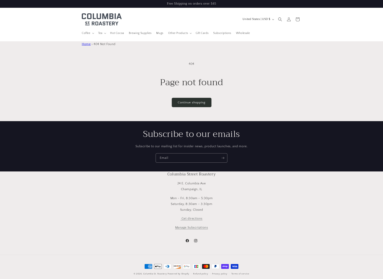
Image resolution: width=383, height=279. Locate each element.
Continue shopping (191, 102)
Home (86, 44)
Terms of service (240, 274)
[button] (87, 33)
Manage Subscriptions (191, 227)
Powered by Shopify (178, 274)
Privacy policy (219, 274)
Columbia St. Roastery (155, 274)
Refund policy (200, 274)
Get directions (191, 218)
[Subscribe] (222, 158)
